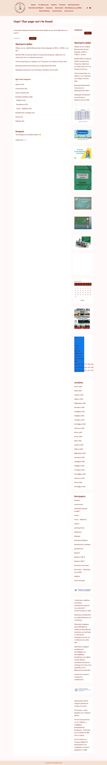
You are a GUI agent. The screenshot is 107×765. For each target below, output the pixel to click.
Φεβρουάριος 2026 (80, 403)
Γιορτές (17, 117)
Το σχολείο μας (43, 5)
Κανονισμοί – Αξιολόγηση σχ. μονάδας (68, 8)
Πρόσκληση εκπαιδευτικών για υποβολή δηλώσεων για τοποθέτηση (82, 618)
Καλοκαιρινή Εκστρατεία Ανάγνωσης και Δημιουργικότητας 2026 (35, 66)
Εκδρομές (18, 121)
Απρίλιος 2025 (78, 445)
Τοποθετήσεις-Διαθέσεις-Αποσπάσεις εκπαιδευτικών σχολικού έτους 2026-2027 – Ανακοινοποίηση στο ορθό (82, 605)
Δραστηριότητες (73, 5)
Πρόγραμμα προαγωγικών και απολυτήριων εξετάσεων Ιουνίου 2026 (36, 70)
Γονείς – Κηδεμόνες (22, 108)
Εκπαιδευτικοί (20, 104)
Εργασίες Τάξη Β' (79, 557)
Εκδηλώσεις (78, 532)
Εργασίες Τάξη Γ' (79, 561)
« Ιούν (82, 300)
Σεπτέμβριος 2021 (80, 486)
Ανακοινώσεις (57, 11)
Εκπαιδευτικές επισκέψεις (23, 113)
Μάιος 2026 (78, 391)
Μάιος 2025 (78, 441)
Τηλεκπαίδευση (44, 11)
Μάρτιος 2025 (78, 449)
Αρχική (33, 5)
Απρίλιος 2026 (78, 395)
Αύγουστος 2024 (79, 478)
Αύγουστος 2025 (79, 428)
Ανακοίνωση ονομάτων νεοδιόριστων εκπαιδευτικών (81, 677)
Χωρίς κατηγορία (20, 93)
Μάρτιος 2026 (78, 399)
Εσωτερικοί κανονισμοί (81, 565)
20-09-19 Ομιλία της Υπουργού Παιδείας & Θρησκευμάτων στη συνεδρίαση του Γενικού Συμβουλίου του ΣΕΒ (81, 744)
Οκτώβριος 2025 (79, 420)
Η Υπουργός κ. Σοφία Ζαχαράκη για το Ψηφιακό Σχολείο (82, 713)
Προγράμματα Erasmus (83, 139)
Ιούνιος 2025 (78, 436)
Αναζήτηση (78, 30)
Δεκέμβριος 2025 (79, 411)
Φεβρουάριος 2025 (80, 453)
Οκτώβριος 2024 (79, 470)
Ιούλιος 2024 (78, 482)
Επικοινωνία (69, 11)
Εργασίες (49, 8)
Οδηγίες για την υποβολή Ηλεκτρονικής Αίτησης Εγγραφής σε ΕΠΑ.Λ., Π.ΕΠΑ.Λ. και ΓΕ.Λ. (82, 51)
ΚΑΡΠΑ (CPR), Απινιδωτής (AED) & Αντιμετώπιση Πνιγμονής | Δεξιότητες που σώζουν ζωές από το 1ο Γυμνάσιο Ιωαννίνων (40, 56)
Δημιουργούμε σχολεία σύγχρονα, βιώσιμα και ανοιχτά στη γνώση (81, 703)
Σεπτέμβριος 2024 (80, 474)
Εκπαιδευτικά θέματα (36, 8)
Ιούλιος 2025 (78, 432)
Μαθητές (19, 100)
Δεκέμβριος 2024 (79, 461)
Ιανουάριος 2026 (79, 407)
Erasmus (62, 5)
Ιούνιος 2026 (78, 386)
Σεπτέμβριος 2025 (80, 424)
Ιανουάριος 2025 (79, 457)
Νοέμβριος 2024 (79, 466)
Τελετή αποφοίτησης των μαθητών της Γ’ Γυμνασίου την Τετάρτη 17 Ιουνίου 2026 (41, 61)
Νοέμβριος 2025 (79, 416)
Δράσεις (54, 5)
